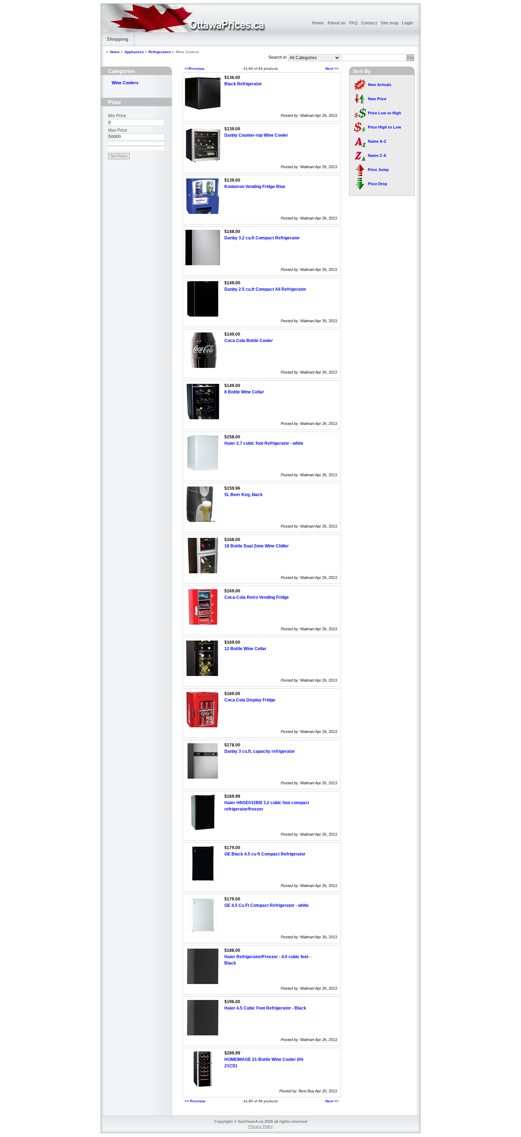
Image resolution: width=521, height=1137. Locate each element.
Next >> (331, 68)
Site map (389, 23)
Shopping (117, 39)
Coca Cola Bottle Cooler (248, 340)
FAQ (353, 23)
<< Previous (195, 1101)
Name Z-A (377, 155)
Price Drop (377, 184)
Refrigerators (160, 52)
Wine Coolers (125, 82)
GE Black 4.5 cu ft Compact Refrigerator (265, 854)
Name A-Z (377, 141)
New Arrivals (379, 85)
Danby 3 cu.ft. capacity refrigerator (259, 751)
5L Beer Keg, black (243, 494)
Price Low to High (384, 113)
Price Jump (378, 169)
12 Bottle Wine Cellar (245, 648)
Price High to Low (384, 127)
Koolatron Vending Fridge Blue (254, 186)
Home (318, 23)
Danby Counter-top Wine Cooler (256, 135)
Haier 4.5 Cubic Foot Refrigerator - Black (265, 1008)
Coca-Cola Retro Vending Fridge (256, 597)
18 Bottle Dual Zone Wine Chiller (256, 546)
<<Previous (195, 68)
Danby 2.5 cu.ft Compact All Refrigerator (265, 289)
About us (336, 23)
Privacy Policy (260, 1126)
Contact (369, 23)
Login (407, 23)
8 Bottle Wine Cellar (244, 392)
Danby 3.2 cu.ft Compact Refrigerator (262, 237)
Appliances (134, 52)
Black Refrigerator (243, 83)
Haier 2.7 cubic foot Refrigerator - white (263, 443)
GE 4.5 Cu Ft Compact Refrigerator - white (266, 905)
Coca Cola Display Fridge (249, 700)
